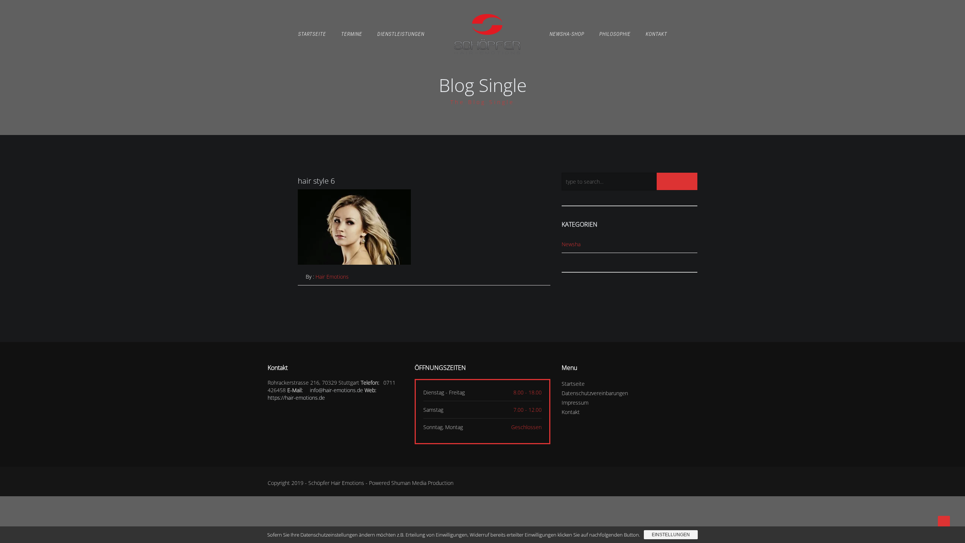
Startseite (312, 34)
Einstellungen (671, 534)
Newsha (571, 244)
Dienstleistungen (400, 34)
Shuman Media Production (422, 482)
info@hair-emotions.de (336, 390)
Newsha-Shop (567, 34)
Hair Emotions (332, 276)
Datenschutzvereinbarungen (595, 393)
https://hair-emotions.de (296, 397)
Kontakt (656, 34)
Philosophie (615, 34)
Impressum (575, 402)
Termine (351, 34)
